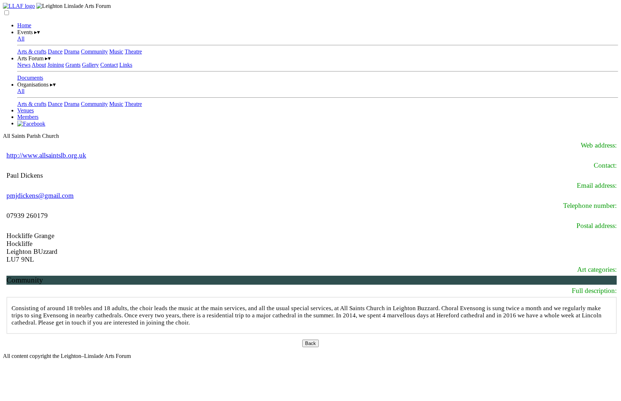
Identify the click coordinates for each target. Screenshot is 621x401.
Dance (55, 51)
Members (27, 117)
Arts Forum (34, 58)
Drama (71, 51)
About (39, 65)
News (24, 65)
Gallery (90, 65)
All (20, 39)
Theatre (133, 51)
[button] (6, 12)
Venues (25, 110)
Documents (30, 78)
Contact (109, 65)
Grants (72, 65)
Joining (55, 65)
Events (28, 32)
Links (125, 65)
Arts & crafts (31, 51)
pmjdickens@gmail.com (40, 195)
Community (94, 51)
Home (24, 25)
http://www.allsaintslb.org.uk (46, 155)
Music (116, 51)
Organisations (36, 84)
